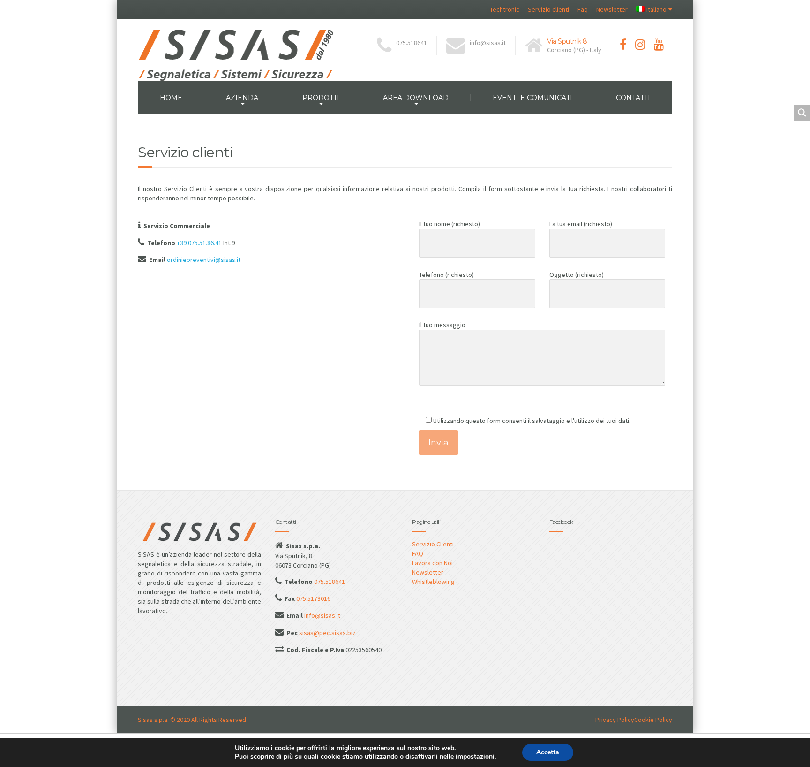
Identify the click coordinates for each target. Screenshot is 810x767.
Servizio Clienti (433, 544)
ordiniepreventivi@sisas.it (203, 259)
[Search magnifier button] (802, 113)
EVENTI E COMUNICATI (532, 97)
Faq (583, 9)
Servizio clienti (548, 9)
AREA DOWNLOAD (416, 97)
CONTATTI (633, 97)
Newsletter (612, 9)
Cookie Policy (653, 719)
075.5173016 (312, 598)
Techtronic (504, 9)
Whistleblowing (433, 581)
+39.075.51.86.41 (199, 242)
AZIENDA (242, 97)
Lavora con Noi (432, 563)
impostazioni (475, 756)
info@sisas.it (321, 615)
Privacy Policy (614, 719)
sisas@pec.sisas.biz (327, 633)
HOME (171, 97)
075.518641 (329, 581)
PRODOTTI (320, 97)
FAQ (417, 553)
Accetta (547, 752)
